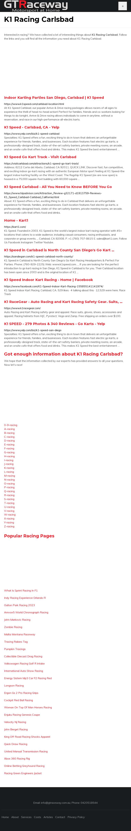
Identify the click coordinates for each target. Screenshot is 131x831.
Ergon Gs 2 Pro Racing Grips (21, 693)
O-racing (9, 483)
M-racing (9, 475)
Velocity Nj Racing (15, 722)
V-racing (9, 510)
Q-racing (9, 491)
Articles (48, 817)
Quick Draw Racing (15, 744)
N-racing (9, 479)
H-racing (9, 456)
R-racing (9, 495)
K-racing (9, 467)
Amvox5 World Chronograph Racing (26, 612)
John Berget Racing (16, 729)
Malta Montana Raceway (19, 634)
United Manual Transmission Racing (26, 751)
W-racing (10, 514)
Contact (60, 817)
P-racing (9, 487)
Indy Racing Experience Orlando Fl (25, 597)
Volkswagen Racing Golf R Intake (24, 663)
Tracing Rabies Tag (16, 641)
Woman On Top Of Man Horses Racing (28, 707)
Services (26, 817)
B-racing (9, 433)
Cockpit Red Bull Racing (18, 700)
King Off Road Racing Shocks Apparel (27, 736)
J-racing (8, 464)
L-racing (9, 471)
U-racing (9, 507)
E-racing (9, 444)
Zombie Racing (13, 627)
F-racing (9, 448)
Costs (37, 817)
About (15, 817)
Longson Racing (14, 685)
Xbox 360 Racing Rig (17, 758)
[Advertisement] (65, 68)
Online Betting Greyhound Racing (24, 766)
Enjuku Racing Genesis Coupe (22, 714)
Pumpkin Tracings (15, 649)
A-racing (9, 429)
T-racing (9, 503)
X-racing (9, 518)
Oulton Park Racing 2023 (19, 605)
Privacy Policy (76, 817)
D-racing (9, 440)
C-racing (9, 436)
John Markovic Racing (17, 619)
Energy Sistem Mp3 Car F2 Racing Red (28, 678)
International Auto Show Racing (23, 671)
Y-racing (9, 522)
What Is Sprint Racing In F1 (21, 590)
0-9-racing (10, 425)
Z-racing (9, 526)
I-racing (8, 460)
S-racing (9, 499)
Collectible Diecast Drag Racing (23, 656)
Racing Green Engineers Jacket (23, 773)
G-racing (9, 452)
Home (5, 817)
